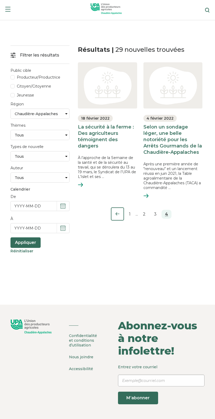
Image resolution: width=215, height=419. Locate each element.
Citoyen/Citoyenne (34, 86)
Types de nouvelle (27, 146)
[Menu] (7, 10)
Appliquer (25, 242)
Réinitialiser (21, 251)
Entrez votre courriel (137, 382)
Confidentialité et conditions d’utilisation (83, 340)
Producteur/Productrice (38, 77)
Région (17, 104)
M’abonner (138, 397)
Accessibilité (81, 368)
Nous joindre (81, 357)
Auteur (16, 168)
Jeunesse (25, 95)
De (13, 196)
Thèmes (17, 125)
